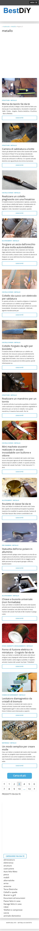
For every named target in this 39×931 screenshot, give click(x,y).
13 (29, 788)
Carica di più (19, 775)
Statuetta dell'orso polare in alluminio (17, 550)
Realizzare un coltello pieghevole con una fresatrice (18, 198)
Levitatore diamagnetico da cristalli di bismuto (17, 700)
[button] (33, 2)
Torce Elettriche (11, 889)
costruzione (9, 868)
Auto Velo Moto (10, 871)
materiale (5, 743)
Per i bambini (6, 545)
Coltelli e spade (7, 193)
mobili (6, 877)
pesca (6, 874)
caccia (6, 913)
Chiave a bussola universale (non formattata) (17, 601)
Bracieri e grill (10, 895)
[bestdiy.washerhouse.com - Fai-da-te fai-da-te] (19, 10)
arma (6, 883)
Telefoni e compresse (13, 910)
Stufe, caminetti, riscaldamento (14, 646)
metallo (14, 100)
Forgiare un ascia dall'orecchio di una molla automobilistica (18, 246)
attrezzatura (9, 860)
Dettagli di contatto (25, 923)
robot (6, 907)
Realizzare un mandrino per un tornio (19, 400)
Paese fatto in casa (12, 901)
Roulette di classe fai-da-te (16, 503)
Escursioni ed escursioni (14, 898)
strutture (6, 100)
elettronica (8, 862)
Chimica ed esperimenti (10, 695)
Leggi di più (19, 118)
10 (19, 788)
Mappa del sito (11, 923)
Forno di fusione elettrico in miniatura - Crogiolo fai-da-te (18, 651)
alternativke (9, 880)
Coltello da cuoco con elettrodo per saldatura (19, 297)
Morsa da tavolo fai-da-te (16, 103)
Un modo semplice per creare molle (18, 748)
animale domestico (12, 915)
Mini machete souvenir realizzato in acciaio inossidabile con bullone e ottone (16, 451)
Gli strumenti (7, 241)
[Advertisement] (19, 53)
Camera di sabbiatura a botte (18, 148)
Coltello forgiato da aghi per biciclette (17, 347)
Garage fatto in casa (13, 904)
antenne (7, 886)
